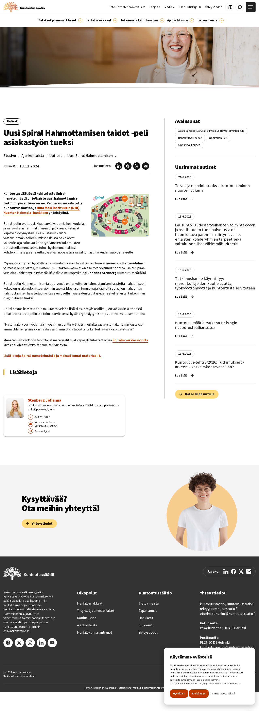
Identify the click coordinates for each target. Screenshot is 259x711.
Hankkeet (146, 617)
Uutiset (55, 155)
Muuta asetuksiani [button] (223, 693)
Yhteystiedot (148, 632)
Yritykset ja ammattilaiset (95, 610)
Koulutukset (86, 617)
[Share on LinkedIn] (225, 571)
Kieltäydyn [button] (199, 693)
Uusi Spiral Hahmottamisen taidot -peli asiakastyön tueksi (92, 155)
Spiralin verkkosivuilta (130, 340)
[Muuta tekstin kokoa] (229, 7)
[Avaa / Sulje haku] (240, 7)
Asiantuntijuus (42, 431)
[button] (60, 20)
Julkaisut (146, 625)
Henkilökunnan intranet (94, 632)
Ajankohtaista (32, 155)
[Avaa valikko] (251, 7)
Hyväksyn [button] (179, 693)
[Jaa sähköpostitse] (248, 571)
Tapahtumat (148, 610)
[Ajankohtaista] (162, 20)
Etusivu (9, 155)
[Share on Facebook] (233, 571)
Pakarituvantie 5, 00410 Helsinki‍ (223, 628)
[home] (24, 7)
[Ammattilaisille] (80, 20)
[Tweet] (241, 571)
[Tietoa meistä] (222, 20)
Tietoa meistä (149, 603)
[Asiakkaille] (115, 20)
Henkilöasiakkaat (89, 603)
